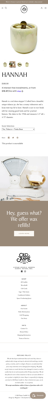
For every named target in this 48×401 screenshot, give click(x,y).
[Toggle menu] (2, 7)
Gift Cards (24, 289)
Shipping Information (24, 335)
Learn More (24, 233)
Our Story (24, 318)
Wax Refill (24, 285)
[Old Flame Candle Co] (24, 9)
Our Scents (24, 309)
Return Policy (24, 332)
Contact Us (24, 329)
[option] (24, 36)
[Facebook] (22, 271)
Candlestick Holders (24, 295)
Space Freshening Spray (24, 298)
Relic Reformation (24, 312)
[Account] (40, 7)
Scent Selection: (8, 126)
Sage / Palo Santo (24, 292)
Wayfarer (17, 398)
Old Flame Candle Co (22, 395)
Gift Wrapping (24, 315)
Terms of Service (24, 338)
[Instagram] (25, 271)
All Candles (24, 282)
